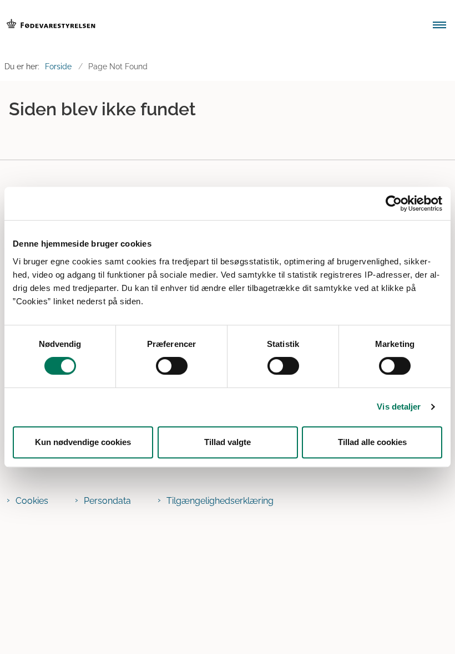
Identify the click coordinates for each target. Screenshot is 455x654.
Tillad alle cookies (372, 442)
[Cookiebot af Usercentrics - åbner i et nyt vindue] (393, 203)
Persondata (107, 500)
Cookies (32, 500)
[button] (444, 26)
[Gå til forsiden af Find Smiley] (208, 26)
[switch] (172, 366)
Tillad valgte (227, 442)
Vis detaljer (399, 406)
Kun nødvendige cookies (83, 442)
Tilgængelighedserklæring (220, 500)
